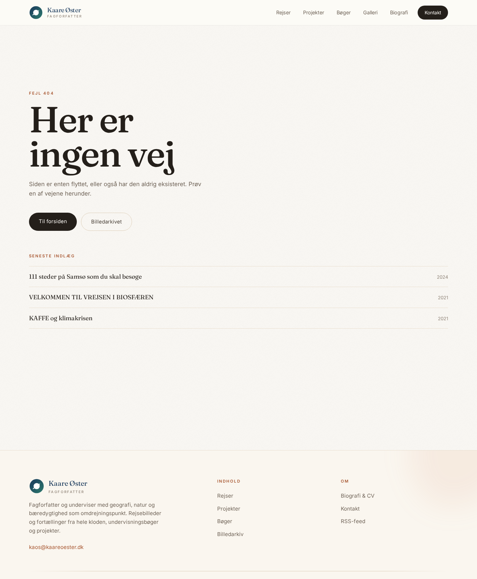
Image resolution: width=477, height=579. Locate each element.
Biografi (399, 12)
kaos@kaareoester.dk (56, 547)
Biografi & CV (357, 495)
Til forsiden (53, 221)
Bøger (344, 12)
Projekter (313, 12)
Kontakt (433, 12)
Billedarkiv (230, 534)
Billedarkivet (106, 222)
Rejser (283, 12)
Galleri (370, 12)
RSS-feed (353, 521)
